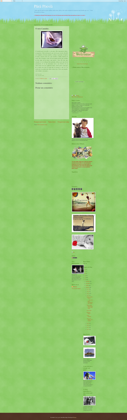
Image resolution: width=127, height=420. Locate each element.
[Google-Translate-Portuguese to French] (77, 62)
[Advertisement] (82, 34)
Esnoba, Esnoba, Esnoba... (90, 297)
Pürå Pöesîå (43, 6)
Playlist (75, 96)
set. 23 (88, 325)
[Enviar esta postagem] (50, 78)
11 (85, 279)
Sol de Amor (89, 310)
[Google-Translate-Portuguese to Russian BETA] (88, 62)
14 (85, 273)
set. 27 (88, 293)
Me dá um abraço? (89, 313)
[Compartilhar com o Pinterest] (57, 78)
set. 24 (88, 323)
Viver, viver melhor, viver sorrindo (90, 319)
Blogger (74, 417)
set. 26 (88, 295)
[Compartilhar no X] (54, 78)
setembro (87, 287)
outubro (87, 285)
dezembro (88, 281)
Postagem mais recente (40, 122)
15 (85, 271)
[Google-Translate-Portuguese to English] (85, 62)
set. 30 (88, 289)
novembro (88, 283)
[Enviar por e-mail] (52, 78)
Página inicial (51, 122)
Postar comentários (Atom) (42, 124)
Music (73, 96)
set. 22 (88, 327)
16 (85, 269)
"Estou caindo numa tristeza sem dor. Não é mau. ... (90, 307)
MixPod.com (80, 96)
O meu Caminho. (89, 316)
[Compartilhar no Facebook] (56, 78)
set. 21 (88, 329)
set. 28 (88, 291)
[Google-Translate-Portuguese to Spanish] (90, 62)
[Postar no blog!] (53, 78)
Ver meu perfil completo (76, 288)
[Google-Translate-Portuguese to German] (79, 62)
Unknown (75, 286)
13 (85, 275)
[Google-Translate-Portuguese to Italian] (81, 62)
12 (85, 277)
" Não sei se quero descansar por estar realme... (90, 301)
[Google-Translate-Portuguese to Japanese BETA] (83, 62)
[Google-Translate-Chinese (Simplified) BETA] (75, 62)
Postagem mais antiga (63, 122)
